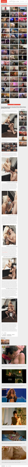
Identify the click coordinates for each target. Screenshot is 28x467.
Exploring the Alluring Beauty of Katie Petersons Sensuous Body (8, 441)
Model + (14, 104)
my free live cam (4, 334)
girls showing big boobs (9, 335)
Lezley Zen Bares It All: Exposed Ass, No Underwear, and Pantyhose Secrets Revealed (10, 364)
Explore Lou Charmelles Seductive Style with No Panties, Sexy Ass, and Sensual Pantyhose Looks (11, 460)
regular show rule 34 (9, 334)
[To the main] (14, 1)
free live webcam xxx (4, 335)
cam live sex (13, 334)
